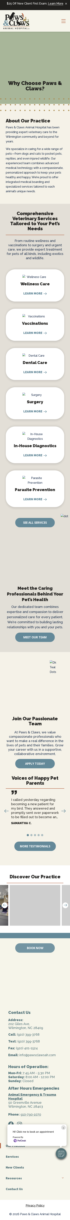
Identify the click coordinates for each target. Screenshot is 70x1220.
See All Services (35, 523)
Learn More (55, 3)
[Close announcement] (66, 3)
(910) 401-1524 (27, 1048)
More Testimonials (35, 846)
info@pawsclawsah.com (37, 1055)
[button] (61, 1153)
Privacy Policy (35, 1205)
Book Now (35, 948)
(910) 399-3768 (28, 1034)
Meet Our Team (35, 637)
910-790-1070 (30, 1114)
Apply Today (35, 764)
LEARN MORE (32, 293)
